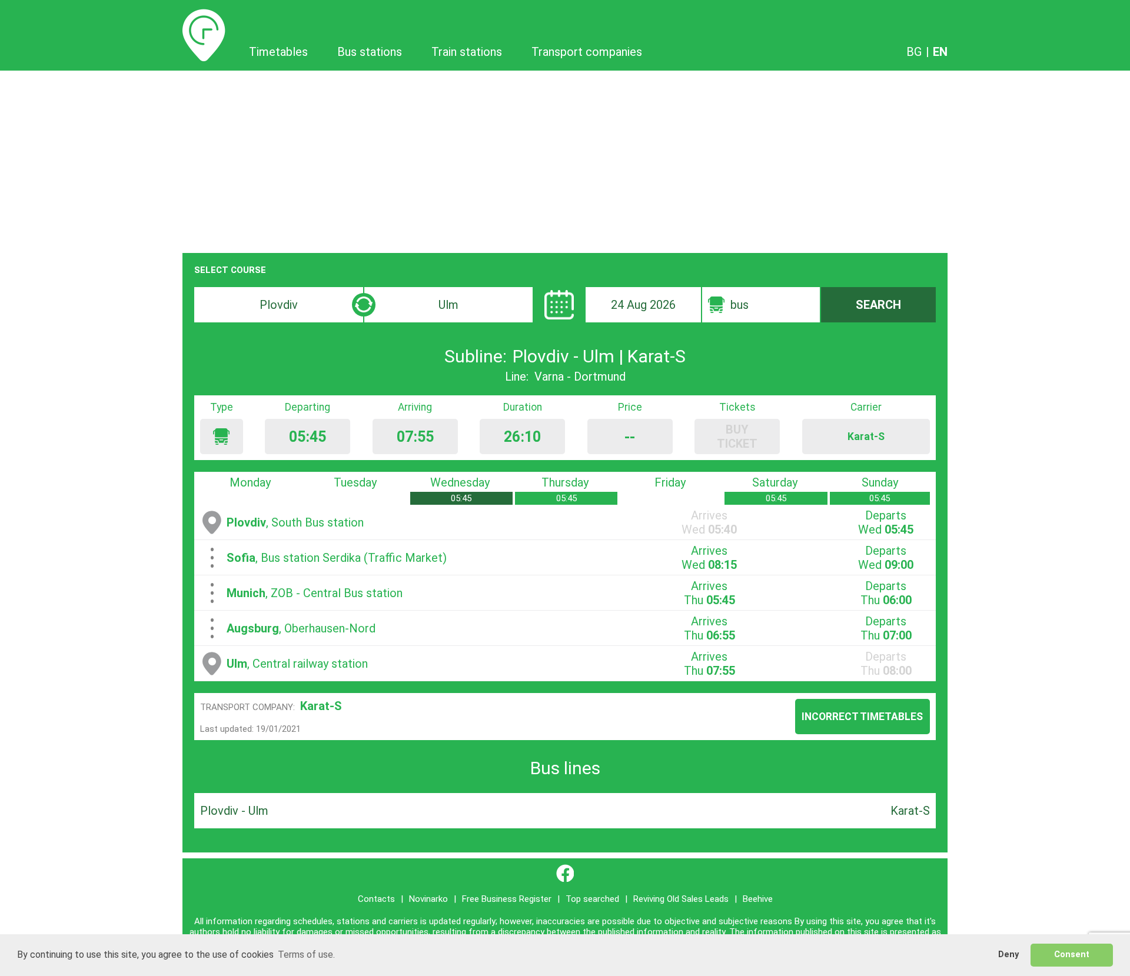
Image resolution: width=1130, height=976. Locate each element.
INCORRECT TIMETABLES (862, 716)
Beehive (758, 899)
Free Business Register (506, 899)
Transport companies (586, 52)
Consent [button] (1071, 955)
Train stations (466, 52)
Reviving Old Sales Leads (681, 899)
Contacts (376, 899)
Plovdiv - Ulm (234, 811)
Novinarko (428, 899)
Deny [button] (1008, 955)
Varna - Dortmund (580, 376)
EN (940, 52)
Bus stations (369, 52)
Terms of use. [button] (306, 954)
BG (914, 52)
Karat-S (321, 706)
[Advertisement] (565, 158)
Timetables (203, 16)
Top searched (592, 899)
